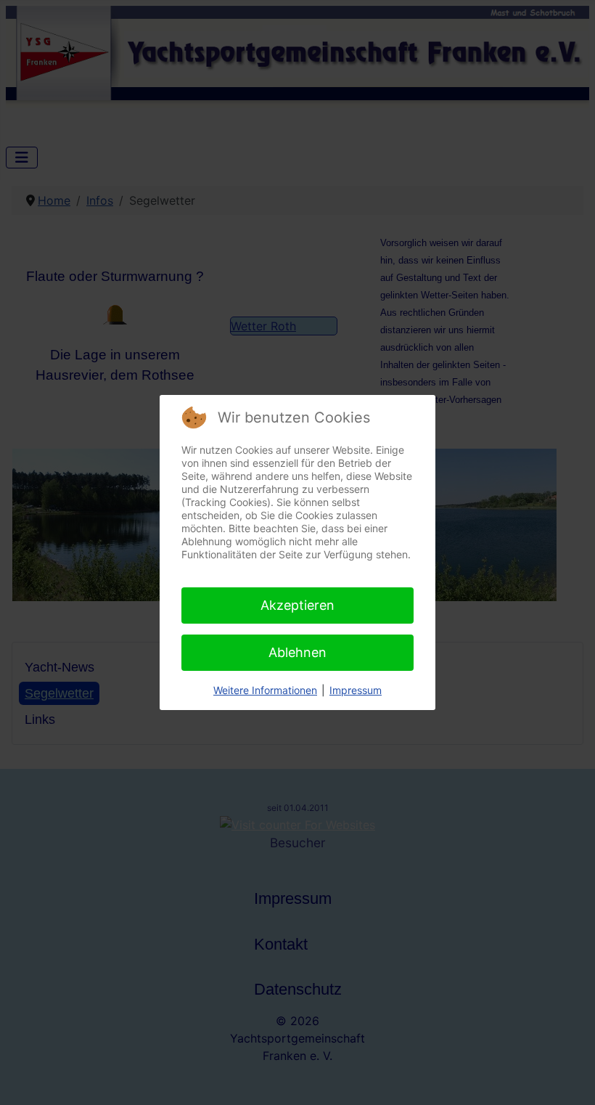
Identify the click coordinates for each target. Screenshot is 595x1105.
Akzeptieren (297, 605)
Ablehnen (297, 652)
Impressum (355, 690)
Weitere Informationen (265, 690)
